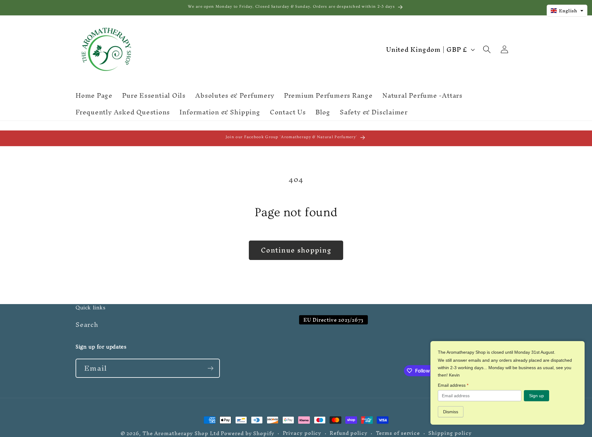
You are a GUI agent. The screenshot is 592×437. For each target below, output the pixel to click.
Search (87, 325)
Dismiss (450, 411)
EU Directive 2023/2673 (333, 320)
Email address (453, 385)
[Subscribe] (210, 368)
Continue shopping (296, 250)
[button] (486, 49)
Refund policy (349, 433)
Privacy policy (302, 433)
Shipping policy (450, 433)
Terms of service (398, 433)
